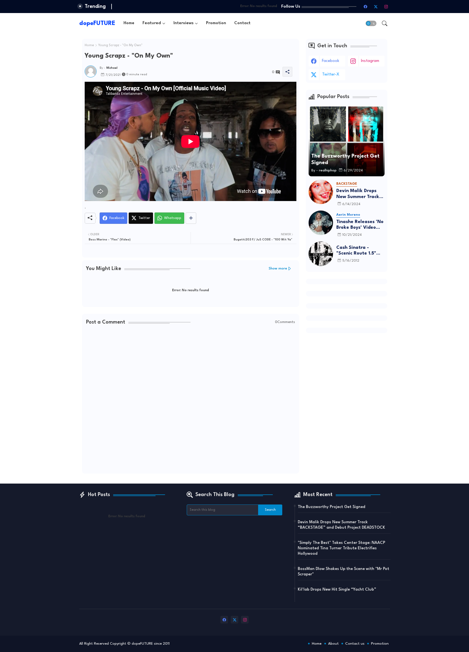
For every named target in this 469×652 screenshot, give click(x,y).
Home (128, 23)
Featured (151, 23)
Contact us (355, 643)
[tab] (128, 23)
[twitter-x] (376, 6)
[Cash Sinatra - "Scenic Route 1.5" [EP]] (321, 254)
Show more (278, 268)
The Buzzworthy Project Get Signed (331, 507)
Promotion (216, 23)
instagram (370, 61)
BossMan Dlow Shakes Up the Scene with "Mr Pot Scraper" (343, 571)
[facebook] (365, 6)
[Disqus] (190, 400)
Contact (242, 23)
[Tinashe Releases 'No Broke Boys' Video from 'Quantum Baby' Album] (321, 223)
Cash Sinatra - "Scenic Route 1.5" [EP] (356, 250)
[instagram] (386, 6)
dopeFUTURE (97, 23)
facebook (330, 61)
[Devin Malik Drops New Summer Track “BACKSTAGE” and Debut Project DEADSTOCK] (321, 192)
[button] (371, 23)
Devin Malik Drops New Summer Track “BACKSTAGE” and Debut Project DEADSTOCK (357, 194)
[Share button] (191, 218)
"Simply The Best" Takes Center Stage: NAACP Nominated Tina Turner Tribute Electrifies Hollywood (341, 548)
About (333, 643)
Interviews (183, 23)
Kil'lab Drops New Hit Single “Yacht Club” (337, 590)
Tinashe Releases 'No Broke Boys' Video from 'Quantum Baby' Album (360, 225)
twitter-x (330, 75)
